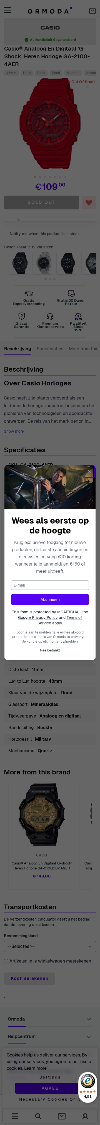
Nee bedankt (50, 650)
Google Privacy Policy (38, 617)
